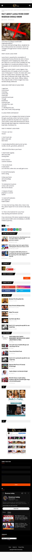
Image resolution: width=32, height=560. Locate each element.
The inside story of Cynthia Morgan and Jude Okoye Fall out (19, 345)
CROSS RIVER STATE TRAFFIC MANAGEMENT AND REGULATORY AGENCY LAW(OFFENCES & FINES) (19, 338)
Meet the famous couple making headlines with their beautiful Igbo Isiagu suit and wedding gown (19, 379)
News (6, 10)
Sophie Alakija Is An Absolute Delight (18, 371)
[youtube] (9, 287)
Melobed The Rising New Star (16, 299)
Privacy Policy (21, 547)
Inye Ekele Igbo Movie (14, 319)
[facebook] (9, 290)
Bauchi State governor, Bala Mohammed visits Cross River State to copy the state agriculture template (19, 239)
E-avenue (5, 19)
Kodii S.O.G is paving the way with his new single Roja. (19, 326)
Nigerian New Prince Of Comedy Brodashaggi (17, 365)
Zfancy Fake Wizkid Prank (15, 351)
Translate (13, 540)
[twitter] (23, 290)
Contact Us (15, 547)
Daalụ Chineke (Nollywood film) (17, 305)
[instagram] (23, 287)
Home (3, 10)
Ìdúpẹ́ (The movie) (13, 312)
